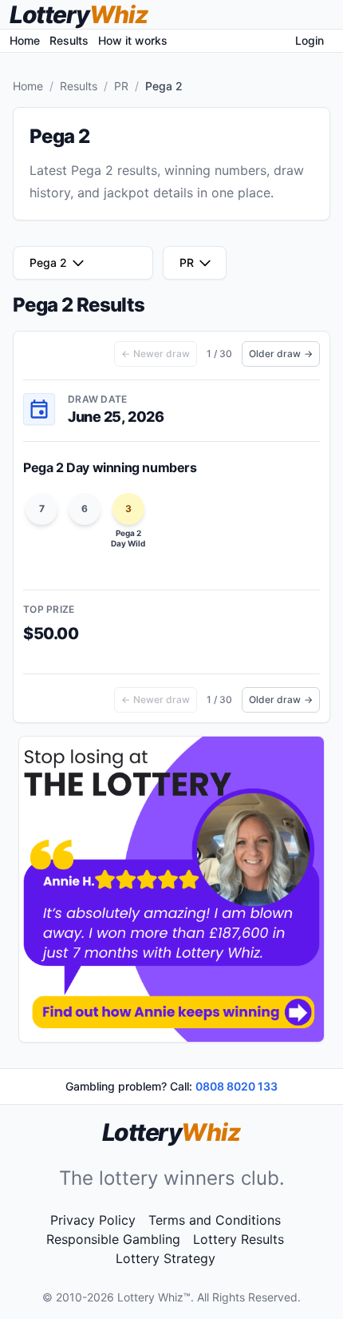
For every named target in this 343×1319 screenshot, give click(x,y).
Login (309, 40)
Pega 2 (48, 262)
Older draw (281, 354)
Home (25, 40)
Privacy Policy (93, 1220)
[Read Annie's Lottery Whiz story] (171, 889)
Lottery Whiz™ (154, 1297)
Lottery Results (238, 1239)
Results (69, 40)
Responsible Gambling (113, 1239)
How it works (133, 40)
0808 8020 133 (236, 1086)
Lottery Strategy (165, 1258)
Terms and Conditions (214, 1220)
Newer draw (155, 354)
